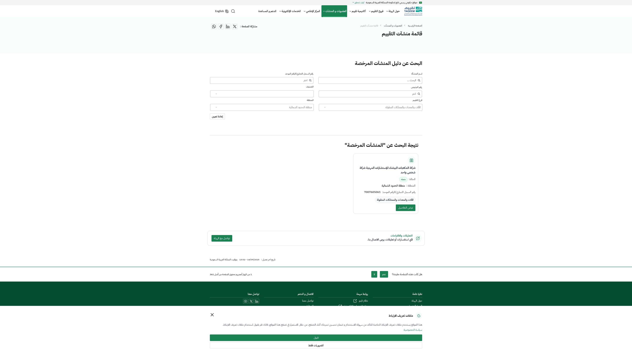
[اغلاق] (212, 314)
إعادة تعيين (217, 116)
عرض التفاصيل (405, 208)
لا (374, 274)
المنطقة (310, 100)
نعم (384, 274)
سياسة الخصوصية (413, 330)
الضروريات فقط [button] (316, 345)
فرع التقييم (417, 100)
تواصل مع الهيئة (222, 238)
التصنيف (310, 86)
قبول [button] (316, 338)
